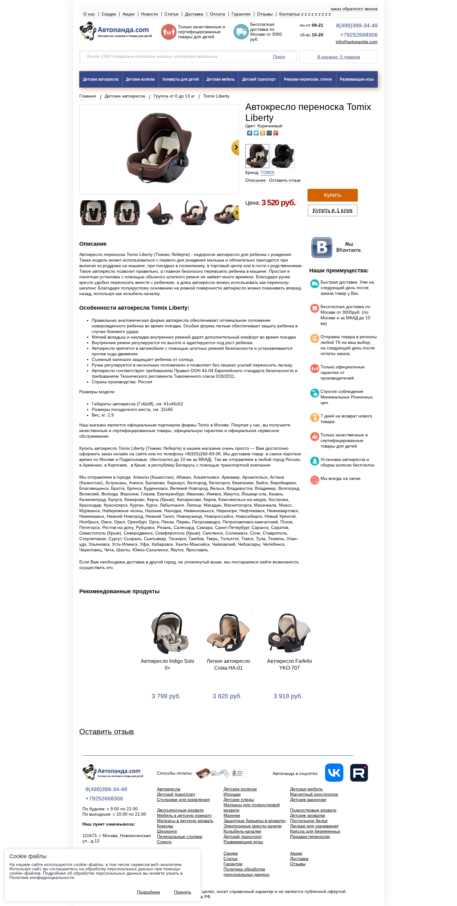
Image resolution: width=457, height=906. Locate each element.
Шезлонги (167, 831)
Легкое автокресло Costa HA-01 (228, 664)
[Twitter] (256, 133)
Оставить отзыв (284, 180)
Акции (128, 13)
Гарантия (241, 13)
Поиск (279, 56)
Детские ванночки (308, 799)
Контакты (288, 13)
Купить (332, 195)
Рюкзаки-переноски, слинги (308, 79)
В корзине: (338, 56)
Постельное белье (309, 820)
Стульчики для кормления (183, 799)
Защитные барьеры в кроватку (255, 820)
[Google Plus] (276, 133)
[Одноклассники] (263, 133)
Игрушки (232, 794)
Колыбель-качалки (242, 831)
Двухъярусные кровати (180, 810)
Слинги (164, 841)
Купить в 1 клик (333, 210)
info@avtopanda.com (357, 41)
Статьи (171, 13)
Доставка (194, 13)
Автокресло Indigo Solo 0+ (167, 664)
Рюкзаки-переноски (310, 836)
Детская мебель (220, 79)
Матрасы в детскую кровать (185, 820)
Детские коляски (140, 79)
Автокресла (168, 788)
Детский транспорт (259, 79)
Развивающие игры (357, 79)
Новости (149, 13)
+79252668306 (359, 35)
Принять (182, 892)
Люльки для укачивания (314, 825)
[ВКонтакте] (250, 133)
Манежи (232, 815)
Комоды (165, 825)
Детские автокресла (100, 79)
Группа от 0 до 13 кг (174, 95)
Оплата (217, 13)
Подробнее (148, 892)
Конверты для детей (181, 79)
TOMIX (268, 172)
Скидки (109, 13)
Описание (255, 180)
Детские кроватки (307, 815)
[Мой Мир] (269, 133)
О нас (89, 13)
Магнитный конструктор (314, 794)
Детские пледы (239, 799)
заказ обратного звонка (354, 8)
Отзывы (265, 13)
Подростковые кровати (313, 810)
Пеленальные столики (179, 836)
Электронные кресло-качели (253, 825)
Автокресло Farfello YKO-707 (289, 664)
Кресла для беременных (315, 831)
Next (235, 147)
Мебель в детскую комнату (184, 815)
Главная (87, 95)
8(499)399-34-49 (357, 25)
